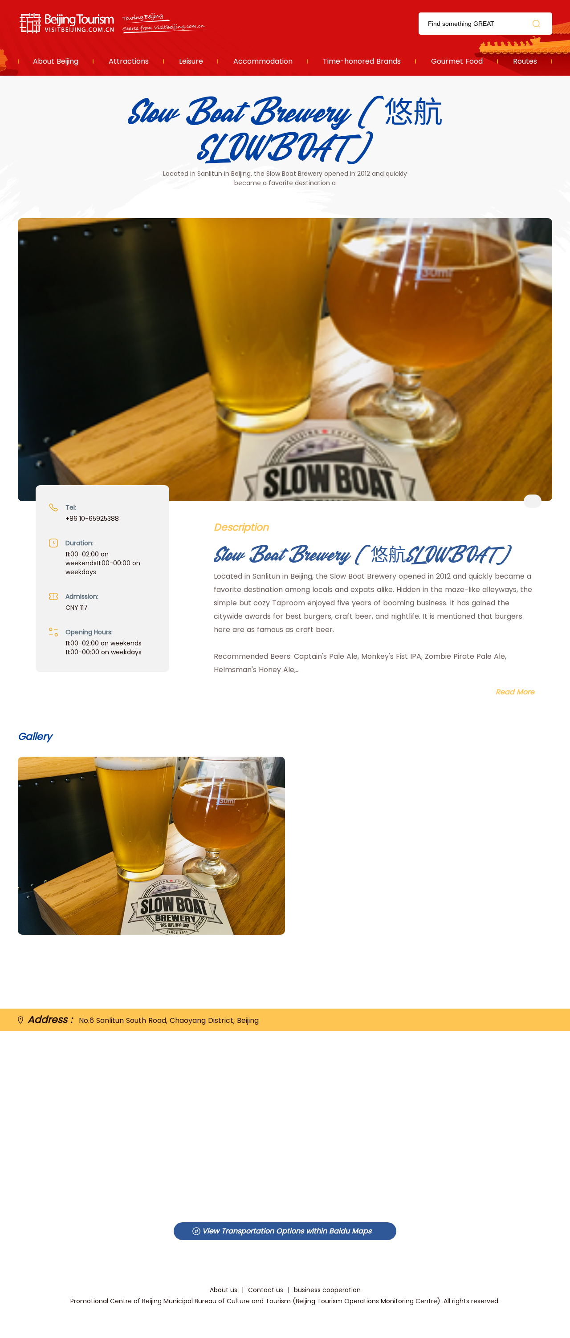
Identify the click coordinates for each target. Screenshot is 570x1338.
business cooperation (327, 1289)
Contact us (265, 1289)
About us (223, 1289)
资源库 (114, 23)
